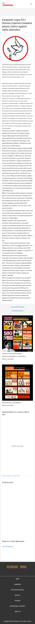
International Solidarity (17, 606)
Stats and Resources (17, 590)
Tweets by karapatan (7, 546)
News (17, 579)
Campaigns (17, 584)
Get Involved (12, 566)
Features (17, 601)
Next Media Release (17, 311)
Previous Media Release (18, 307)
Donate (23, 566)
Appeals (17, 595)
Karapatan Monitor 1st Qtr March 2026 (11, 475)
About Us (17, 611)
